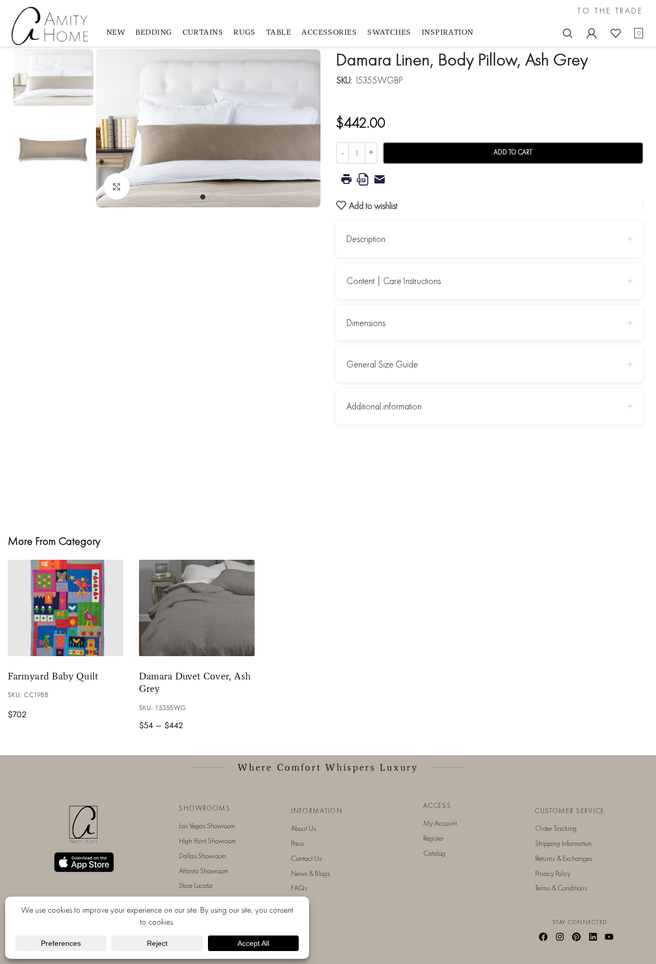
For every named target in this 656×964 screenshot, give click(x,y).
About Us (303, 828)
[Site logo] (52, 25)
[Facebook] (543, 937)
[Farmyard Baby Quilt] (65, 608)
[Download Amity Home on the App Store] (84, 862)
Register (433, 838)
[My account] (591, 33)
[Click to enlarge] (117, 186)
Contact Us (306, 858)
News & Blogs (310, 873)
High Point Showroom (207, 840)
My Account (440, 823)
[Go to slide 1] (202, 197)
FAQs (299, 887)
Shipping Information (563, 843)
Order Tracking (556, 828)
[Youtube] (609, 937)
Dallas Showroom (202, 855)
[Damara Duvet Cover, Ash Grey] (197, 608)
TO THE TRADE (610, 11)
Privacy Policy (552, 873)
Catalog (434, 853)
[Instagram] (560, 937)
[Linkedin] (592, 937)
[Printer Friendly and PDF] (490, 179)
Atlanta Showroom (203, 870)
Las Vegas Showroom (207, 825)
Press (297, 843)
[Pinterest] (576, 937)
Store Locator (196, 885)
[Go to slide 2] (213, 197)
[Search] (567, 33)
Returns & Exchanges (563, 858)
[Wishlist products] (615, 33)
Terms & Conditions (561, 887)
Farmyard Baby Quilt (53, 676)
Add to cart (513, 152)
